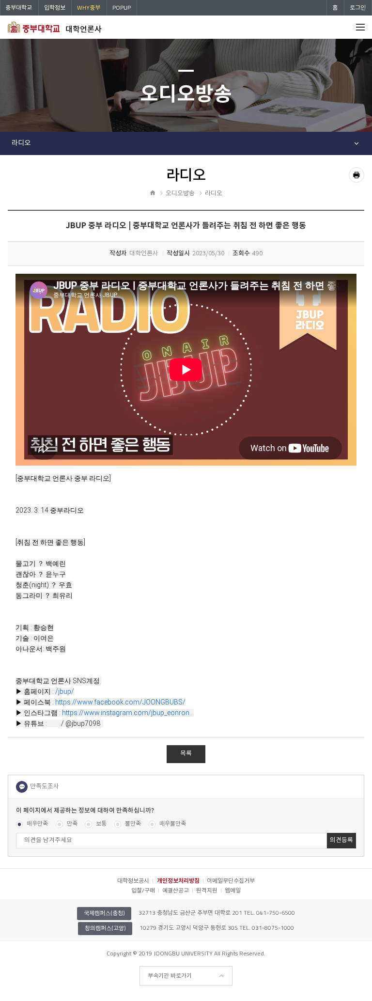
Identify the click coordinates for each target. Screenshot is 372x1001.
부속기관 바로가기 (170, 975)
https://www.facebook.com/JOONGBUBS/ (120, 702)
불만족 (133, 824)
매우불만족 (172, 824)
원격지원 (206, 890)
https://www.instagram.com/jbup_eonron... (128, 713)
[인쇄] (356, 175)
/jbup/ (64, 691)
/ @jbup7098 (81, 723)
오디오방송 (180, 193)
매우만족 (37, 824)
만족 (72, 824)
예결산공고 (175, 890)
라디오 (21, 143)
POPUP (121, 7)
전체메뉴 (360, 27)
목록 (186, 753)
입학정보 (54, 7)
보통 (101, 824)
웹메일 (233, 890)
